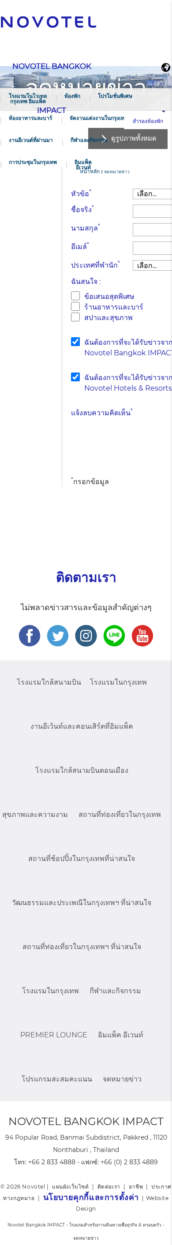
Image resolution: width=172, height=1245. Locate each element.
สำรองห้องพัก (148, 121)
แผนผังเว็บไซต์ (70, 1186)
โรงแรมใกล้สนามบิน (49, 682)
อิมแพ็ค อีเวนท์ (83, 165)
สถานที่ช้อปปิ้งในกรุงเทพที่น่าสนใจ (81, 858)
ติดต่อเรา (108, 1186)
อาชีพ (136, 1186)
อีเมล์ (80, 246)
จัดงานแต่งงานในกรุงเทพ (99, 118)
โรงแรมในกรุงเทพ (118, 682)
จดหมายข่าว (122, 1079)
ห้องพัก (72, 96)
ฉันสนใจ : (86, 281)
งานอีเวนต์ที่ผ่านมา (31, 140)
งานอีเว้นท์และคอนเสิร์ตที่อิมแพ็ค (81, 726)
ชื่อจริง (82, 209)
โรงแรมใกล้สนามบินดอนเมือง (81, 770)
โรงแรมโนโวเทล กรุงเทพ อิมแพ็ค (28, 98)
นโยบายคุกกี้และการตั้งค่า (91, 1197)
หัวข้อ (81, 193)
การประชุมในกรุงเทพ (33, 162)
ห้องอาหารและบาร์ (30, 118)
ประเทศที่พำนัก (95, 264)
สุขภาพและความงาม (35, 814)
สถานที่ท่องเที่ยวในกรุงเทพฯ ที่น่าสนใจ (81, 947)
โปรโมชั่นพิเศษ (115, 96)
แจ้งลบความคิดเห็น (102, 412)
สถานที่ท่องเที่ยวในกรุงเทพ (120, 814)
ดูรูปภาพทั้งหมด (134, 138)
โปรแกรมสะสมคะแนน (57, 1079)
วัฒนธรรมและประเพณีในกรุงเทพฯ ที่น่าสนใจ (81, 902)
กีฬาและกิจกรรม (89, 140)
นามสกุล (85, 227)
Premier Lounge (53, 1035)
